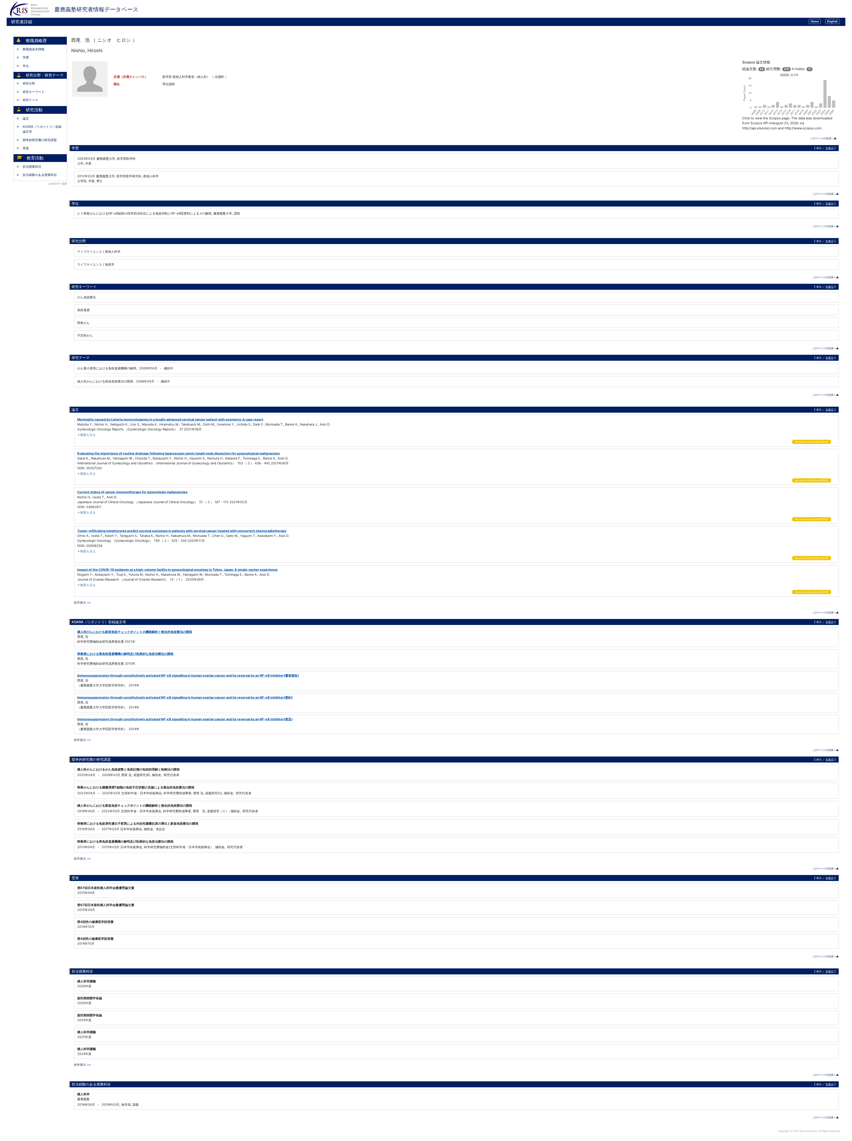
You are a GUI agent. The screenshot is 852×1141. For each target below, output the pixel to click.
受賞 (26, 148)
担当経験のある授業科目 (40, 175)
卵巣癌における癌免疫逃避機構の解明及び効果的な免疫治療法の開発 (125, 654)
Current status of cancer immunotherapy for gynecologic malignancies (132, 492)
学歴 (26, 57)
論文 (26, 118)
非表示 (830, 148)
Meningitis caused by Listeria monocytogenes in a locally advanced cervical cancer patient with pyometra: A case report (170, 419)
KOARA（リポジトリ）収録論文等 (42, 129)
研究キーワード (33, 92)
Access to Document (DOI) (811, 441)
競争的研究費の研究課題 (40, 140)
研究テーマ (30, 100)
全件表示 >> (82, 602)
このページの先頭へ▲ (823, 138)
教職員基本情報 (33, 49)
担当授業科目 (32, 166)
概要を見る (88, 435)
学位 (26, 66)
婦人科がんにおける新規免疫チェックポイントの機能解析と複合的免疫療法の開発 (134, 632)
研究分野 (29, 83)
